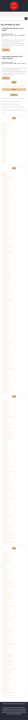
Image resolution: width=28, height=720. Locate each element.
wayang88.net (5, 282)
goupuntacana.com (6, 184)
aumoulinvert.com (6, 512)
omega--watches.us (6, 413)
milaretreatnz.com (6, 452)
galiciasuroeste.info (6, 456)
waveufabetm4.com (6, 281)
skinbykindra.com (5, 374)
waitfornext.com (5, 309)
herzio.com (4, 565)
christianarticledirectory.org (7, 542)
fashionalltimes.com (6, 363)
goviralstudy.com (5, 521)
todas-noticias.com (6, 570)
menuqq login (6, 707)
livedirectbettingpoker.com (7, 639)
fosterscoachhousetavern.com (8, 605)
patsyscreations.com (6, 193)
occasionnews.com (6, 685)
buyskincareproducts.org (7, 533)
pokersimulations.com (6, 263)
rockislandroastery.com (7, 380)
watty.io (3, 574)
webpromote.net (5, 483)
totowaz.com (4, 667)
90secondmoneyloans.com (7, 238)
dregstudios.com (5, 459)
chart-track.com (5, 465)
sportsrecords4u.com (6, 269)
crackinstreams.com (6, 253)
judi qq (3, 131)
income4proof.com (6, 194)
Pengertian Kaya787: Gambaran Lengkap (10, 104)
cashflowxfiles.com (6, 621)
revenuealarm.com (6, 383)
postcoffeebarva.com (6, 593)
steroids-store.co (5, 484)
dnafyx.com (4, 210)
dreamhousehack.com (6, 359)
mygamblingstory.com (6, 552)
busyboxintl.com (5, 590)
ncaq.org (4, 200)
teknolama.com (5, 601)
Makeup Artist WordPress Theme (10, 703)
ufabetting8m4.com (6, 272)
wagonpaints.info (5, 307)
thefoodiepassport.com (7, 514)
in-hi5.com (4, 567)
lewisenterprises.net (6, 206)
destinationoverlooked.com (7, 679)
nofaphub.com (5, 190)
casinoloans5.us (5, 506)
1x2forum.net (4, 173)
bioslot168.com (5, 388)
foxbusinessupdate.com (7, 640)
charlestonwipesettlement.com (8, 668)
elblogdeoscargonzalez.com (8, 481)
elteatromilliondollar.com (7, 595)
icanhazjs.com (5, 518)
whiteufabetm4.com (6, 285)
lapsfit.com (4, 259)
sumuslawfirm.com (6, 658)
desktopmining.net (6, 528)
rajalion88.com (5, 182)
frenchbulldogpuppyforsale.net (8, 534)
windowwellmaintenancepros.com (9, 692)
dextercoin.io (4, 540)
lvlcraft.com (4, 237)
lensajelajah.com (5, 197)
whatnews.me (5, 313)
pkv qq (3, 138)
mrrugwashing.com (6, 645)
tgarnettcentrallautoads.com (8, 416)
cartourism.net (5, 522)
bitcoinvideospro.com (6, 581)
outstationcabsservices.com (8, 353)
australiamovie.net (6, 403)
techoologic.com (5, 341)
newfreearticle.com (6, 611)
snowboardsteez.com (6, 618)
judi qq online (4, 122)
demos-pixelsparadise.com (7, 424)
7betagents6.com (5, 250)
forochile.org (4, 464)
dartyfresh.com (5, 204)
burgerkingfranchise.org (7, 596)
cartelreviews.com (6, 231)
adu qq (3, 128)
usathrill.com (4, 346)
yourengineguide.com (6, 350)
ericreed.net (4, 500)
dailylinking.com (5, 209)
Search (14, 82)
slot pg (3, 157)
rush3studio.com (5, 562)
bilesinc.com (4, 450)
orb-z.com (4, 604)
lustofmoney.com (5, 686)
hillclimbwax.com (5, 682)
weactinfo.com (5, 626)
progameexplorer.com (6, 378)
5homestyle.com (5, 543)
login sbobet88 (5, 134)
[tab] (26, 18)
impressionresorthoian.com (7, 654)
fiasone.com (4, 633)
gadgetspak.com (5, 254)
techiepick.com (5, 335)
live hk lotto (4, 156)
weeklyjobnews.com (6, 671)
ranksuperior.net (5, 676)
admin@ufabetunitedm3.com (8, 35)
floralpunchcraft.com (6, 632)
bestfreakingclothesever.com (8, 655)
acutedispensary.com (6, 662)
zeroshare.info (5, 449)
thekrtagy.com (5, 355)
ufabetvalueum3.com (6, 275)
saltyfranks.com (5, 443)
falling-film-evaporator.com (7, 657)
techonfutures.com (6, 340)
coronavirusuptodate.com (7, 251)
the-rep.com (4, 442)
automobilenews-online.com (8, 362)
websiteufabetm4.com (6, 284)
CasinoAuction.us (5, 508)
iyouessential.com (6, 213)
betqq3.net (4, 505)
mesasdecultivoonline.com (7, 606)
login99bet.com (5, 175)
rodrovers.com (5, 241)
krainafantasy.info (5, 568)
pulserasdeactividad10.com (8, 525)
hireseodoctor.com (6, 257)
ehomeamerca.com (6, 225)
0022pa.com (4, 447)
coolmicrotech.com (6, 357)
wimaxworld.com (5, 469)
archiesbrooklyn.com (6, 475)
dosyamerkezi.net (6, 430)
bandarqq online (5, 129)
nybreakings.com (5, 352)
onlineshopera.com (6, 203)
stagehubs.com (5, 172)
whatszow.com (5, 223)
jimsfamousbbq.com (6, 400)
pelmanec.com (5, 556)
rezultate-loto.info (5, 266)
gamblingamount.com (6, 680)
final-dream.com (5, 315)
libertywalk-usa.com (6, 402)
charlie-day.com (5, 637)
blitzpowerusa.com (6, 612)
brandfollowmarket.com (7, 670)
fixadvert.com (5, 418)
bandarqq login (21, 707)
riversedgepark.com (6, 185)
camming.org (4, 181)
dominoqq (4, 142)
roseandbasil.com (5, 492)
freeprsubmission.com (6, 330)
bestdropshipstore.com (7, 229)
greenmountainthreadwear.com (8, 661)
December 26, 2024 (7, 62)
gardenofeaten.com (6, 614)
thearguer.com (5, 629)
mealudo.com (5, 636)
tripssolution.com (5, 243)
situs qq (3, 159)
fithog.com (4, 487)
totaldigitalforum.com (6, 365)
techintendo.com (5, 226)
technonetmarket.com (6, 301)
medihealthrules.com (6, 344)
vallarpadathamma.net (6, 598)
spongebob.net (5, 589)
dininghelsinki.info (5, 288)
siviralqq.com (5, 652)
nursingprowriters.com (6, 659)
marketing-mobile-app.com (7, 630)
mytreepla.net (5, 262)
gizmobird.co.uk (5, 405)
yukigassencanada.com (7, 246)
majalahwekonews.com (7, 553)
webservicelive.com (6, 391)
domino (3, 162)
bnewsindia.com (5, 334)
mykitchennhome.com (6, 511)
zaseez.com (4, 187)
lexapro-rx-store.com (6, 531)
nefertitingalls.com (6, 191)
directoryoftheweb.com (7, 559)
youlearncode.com (6, 216)
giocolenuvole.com (6, 212)
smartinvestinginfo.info (6, 299)
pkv (2, 163)
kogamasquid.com (6, 536)
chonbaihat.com (5, 480)
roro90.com (4, 564)
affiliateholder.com (6, 693)
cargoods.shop (5, 579)
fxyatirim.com (5, 218)
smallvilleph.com (5, 455)
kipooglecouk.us (5, 509)
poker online (4, 139)
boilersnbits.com (5, 608)
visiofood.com (5, 327)
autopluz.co (4, 419)
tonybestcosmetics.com (7, 369)
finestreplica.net (5, 293)
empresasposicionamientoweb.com (9, 368)
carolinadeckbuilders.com (7, 437)
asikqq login (4, 147)
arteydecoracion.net (6, 486)
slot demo (4, 151)
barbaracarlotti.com (6, 527)
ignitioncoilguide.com (6, 385)
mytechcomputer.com (6, 387)
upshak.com (4, 649)
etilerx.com (4, 291)
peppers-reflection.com (7, 689)
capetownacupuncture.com (7, 580)
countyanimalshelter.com (7, 673)
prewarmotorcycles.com (7, 427)
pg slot (3, 712)
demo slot (4, 135)
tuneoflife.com (5, 690)
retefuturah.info (5, 297)
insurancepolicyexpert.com (7, 434)
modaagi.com (5, 453)
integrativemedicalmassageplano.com (10, 643)
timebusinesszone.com (7, 688)
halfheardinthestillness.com (7, 497)
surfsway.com (5, 232)
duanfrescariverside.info (7, 290)
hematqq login (16, 712)
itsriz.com (4, 577)
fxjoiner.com (4, 372)
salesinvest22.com (6, 321)
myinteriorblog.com (6, 332)
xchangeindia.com (6, 356)
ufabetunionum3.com (6, 274)
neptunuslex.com (5, 409)
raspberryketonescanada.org (8, 343)
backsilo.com (5, 651)
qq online (4, 144)
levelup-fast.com (5, 260)
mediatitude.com (5, 425)
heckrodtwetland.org (6, 496)
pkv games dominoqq (6, 125)
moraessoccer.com (6, 462)
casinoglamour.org (6, 539)
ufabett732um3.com (6, 304)
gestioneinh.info (5, 318)
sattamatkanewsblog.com (7, 664)
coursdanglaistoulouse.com (8, 408)
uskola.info (4, 306)
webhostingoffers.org (6, 222)
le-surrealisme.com (6, 431)
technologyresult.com (6, 221)
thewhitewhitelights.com (7, 493)
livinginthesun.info (5, 576)
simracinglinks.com (6, 428)
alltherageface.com (6, 375)
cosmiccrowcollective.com (7, 583)
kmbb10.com (4, 623)
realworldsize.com (6, 599)
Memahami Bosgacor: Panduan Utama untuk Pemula (13, 106)
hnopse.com (4, 683)
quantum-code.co (5, 312)
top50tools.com (5, 440)
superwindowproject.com (7, 515)
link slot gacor (5, 150)
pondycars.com (5, 338)
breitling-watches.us (6, 415)
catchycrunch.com (6, 188)
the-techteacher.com (6, 360)
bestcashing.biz (5, 472)
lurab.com (4, 384)
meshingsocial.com (6, 627)
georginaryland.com (6, 490)
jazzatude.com (5, 446)
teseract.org (4, 322)
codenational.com (5, 377)
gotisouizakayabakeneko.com (8, 586)
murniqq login (9, 712)
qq (2, 148)
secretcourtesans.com (6, 176)
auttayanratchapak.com (7, 592)
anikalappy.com (5, 287)
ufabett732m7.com (6, 325)
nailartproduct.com (6, 234)
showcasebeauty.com (6, 433)
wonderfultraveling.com (7, 467)
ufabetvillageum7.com (6, 278)
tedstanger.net (5, 303)
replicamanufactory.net (7, 265)
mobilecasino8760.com (7, 503)
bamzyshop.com (5, 337)
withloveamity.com (6, 215)
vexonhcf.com (5, 422)
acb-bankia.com (5, 646)
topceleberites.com (6, 271)
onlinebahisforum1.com (7, 178)
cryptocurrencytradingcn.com (8, 665)
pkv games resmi (5, 123)
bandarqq (4, 126)
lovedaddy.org (5, 642)
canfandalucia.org (5, 349)
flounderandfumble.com (7, 294)
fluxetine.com (5, 502)
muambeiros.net (5, 477)
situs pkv (4, 160)
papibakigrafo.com (6, 517)
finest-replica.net (5, 316)
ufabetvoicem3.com (6, 279)
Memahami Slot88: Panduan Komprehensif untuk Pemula (14, 98)
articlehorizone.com (6, 247)
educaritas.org (5, 195)
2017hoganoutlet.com (6, 555)
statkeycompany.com (6, 436)
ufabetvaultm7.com (6, 276)
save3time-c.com (5, 421)
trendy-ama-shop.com (6, 324)
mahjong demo (5, 154)
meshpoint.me (5, 587)
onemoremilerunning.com (7, 617)
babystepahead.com (6, 677)
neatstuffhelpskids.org (6, 461)
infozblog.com (5, 478)
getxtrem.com (5, 624)
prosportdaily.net (5, 319)
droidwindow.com (5, 328)
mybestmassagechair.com (7, 499)
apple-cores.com (5, 524)
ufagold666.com (5, 331)
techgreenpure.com (6, 228)
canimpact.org (5, 520)
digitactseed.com (5, 235)
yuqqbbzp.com (5, 248)
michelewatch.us (5, 412)
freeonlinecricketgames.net (7, 471)
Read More (6, 50)
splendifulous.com (6, 268)
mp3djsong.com (5, 406)
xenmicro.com (5, 201)
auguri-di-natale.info (6, 411)
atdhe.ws (4, 495)
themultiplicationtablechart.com (8, 537)
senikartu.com (5, 571)
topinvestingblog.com (6, 439)
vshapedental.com (6, 347)
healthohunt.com (5, 296)
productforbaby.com (6, 602)
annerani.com (5, 444)
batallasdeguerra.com (6, 458)
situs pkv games (5, 132)
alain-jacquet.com (5, 584)
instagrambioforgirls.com (7, 620)
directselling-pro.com (6, 381)
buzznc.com (4, 371)
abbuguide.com (5, 219)
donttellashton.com (6, 561)
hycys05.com (5, 615)
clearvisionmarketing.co (7, 310)
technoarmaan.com (6, 366)
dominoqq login (13, 709)
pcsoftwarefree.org (6, 207)
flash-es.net (4, 648)
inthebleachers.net (6, 530)
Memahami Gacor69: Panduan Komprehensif (11, 101)
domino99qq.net (5, 558)
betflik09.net (4, 198)
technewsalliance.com (6, 300)
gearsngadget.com (6, 256)
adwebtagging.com (6, 674)
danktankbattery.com (6, 634)
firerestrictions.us (5, 474)
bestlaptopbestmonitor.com (7, 489)
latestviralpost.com (6, 609)
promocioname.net (6, 468)
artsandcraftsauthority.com (7, 390)
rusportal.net (4, 573)
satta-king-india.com (6, 244)
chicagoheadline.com (6, 179)
